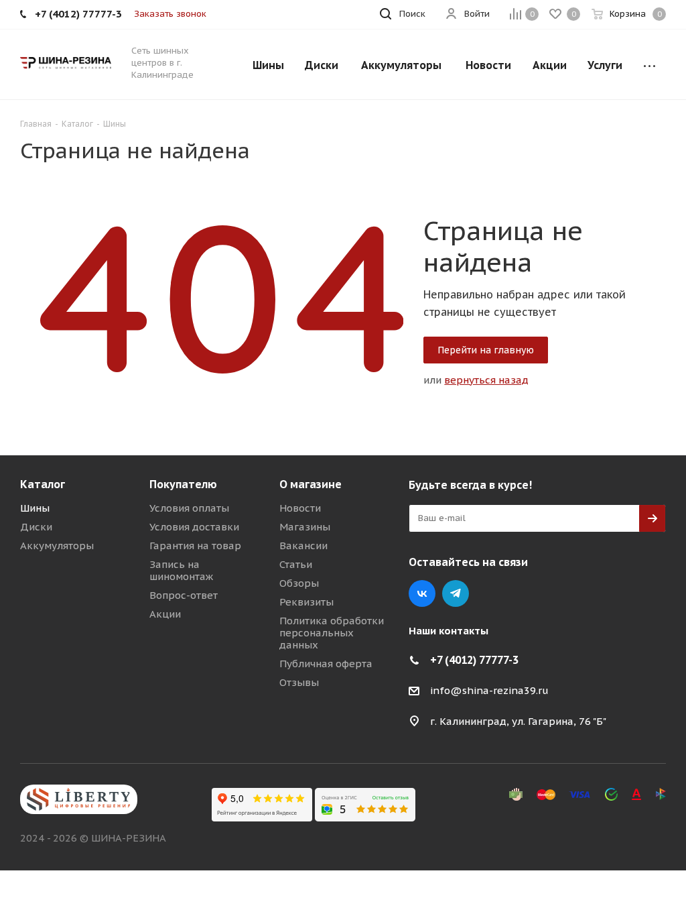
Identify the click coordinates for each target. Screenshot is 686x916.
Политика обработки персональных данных (331, 632)
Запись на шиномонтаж (181, 570)
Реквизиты (306, 601)
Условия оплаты (189, 508)
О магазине (310, 484)
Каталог (42, 484)
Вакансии (303, 545)
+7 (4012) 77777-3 (474, 660)
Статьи (295, 564)
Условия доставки (194, 526)
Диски (36, 526)
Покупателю (183, 484)
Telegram (455, 593)
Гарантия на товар (195, 545)
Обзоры (299, 583)
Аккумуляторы (57, 545)
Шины (35, 508)
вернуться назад (486, 380)
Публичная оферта (325, 663)
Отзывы (299, 682)
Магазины (304, 526)
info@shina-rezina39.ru (489, 690)
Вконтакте (422, 593)
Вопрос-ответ (183, 595)
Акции (165, 614)
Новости (300, 508)
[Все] (649, 64)
